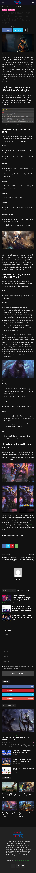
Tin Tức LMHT (17, 7)
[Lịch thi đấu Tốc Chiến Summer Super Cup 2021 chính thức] (6, 753)
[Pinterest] (12, 546)
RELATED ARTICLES (8, 591)
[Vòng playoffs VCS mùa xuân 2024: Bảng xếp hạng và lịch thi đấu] (6, 617)
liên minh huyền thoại (12, 535)
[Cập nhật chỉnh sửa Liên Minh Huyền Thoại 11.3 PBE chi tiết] (26, 806)
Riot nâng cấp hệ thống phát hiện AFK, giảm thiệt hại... (9, 795)
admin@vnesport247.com (22, 861)
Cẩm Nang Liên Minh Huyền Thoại (9, 735)
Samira (21, 535)
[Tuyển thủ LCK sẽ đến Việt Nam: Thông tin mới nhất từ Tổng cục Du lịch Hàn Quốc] (6, 608)
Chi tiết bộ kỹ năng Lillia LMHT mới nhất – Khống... (9, 814)
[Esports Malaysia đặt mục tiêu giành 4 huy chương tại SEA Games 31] (6, 761)
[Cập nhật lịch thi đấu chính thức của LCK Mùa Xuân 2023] (6, 770)
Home (3, 7)
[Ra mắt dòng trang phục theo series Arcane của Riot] (26, 787)
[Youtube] (23, 866)
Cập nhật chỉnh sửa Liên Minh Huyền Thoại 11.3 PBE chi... (26, 814)
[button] (3, 2)
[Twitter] (8, 546)
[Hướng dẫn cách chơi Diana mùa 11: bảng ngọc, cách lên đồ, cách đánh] (18, 720)
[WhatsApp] (16, 546)
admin (5, 26)
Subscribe (30, 698)
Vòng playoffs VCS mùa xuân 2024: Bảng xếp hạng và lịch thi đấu (23, 617)
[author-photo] (18, 577)
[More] (26, 30)
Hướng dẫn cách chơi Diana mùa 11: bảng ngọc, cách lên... (17, 738)
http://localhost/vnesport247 (18, 582)
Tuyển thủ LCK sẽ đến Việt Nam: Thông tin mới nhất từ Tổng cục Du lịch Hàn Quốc (21, 609)
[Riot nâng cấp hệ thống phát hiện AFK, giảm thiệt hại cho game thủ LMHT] (9, 787)
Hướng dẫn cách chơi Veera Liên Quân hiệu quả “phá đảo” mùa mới (26, 559)
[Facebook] (4, 546)
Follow (31, 690)
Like (32, 686)
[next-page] (6, 624)
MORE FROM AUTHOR (23, 591)
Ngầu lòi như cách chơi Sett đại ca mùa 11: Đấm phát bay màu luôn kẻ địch (10, 559)
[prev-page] (3, 624)
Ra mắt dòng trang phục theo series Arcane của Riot (26, 795)
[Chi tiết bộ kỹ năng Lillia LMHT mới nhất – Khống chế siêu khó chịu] (9, 806)
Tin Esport (9, 7)
